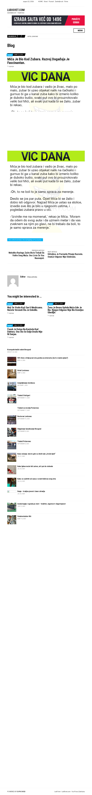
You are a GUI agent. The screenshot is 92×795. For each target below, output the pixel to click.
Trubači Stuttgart (23, 395)
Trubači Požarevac (24, 441)
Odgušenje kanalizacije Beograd (29, 429)
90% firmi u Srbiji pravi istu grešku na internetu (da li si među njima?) (42, 358)
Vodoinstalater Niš (24, 516)
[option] (56, 36)
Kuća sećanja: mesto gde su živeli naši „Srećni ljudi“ (36, 454)
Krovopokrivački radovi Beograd (19, 350)
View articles (32, 277)
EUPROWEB (21, 791)
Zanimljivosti (59, 1)
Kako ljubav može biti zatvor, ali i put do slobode (35, 466)
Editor (11, 66)
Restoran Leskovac (24, 416)
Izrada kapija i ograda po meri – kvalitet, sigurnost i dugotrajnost (41, 504)
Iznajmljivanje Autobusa (36, 36)
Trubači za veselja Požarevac (28, 408)
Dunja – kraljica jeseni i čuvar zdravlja (31, 491)
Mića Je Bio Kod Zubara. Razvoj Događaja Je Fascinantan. (25, 240)
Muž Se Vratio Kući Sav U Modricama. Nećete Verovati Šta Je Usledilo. (25, 308)
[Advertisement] (46, 130)
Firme (66, 1)
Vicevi (46, 1)
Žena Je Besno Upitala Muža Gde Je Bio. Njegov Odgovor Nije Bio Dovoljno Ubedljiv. (66, 310)
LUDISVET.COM (16, 10)
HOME (40, 1)
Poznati (51, 1)
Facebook (44, 5)
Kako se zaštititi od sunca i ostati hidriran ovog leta (36, 479)
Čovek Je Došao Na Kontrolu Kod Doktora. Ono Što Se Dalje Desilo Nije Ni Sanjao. (24, 332)
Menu (80, 30)
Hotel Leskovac (23, 370)
